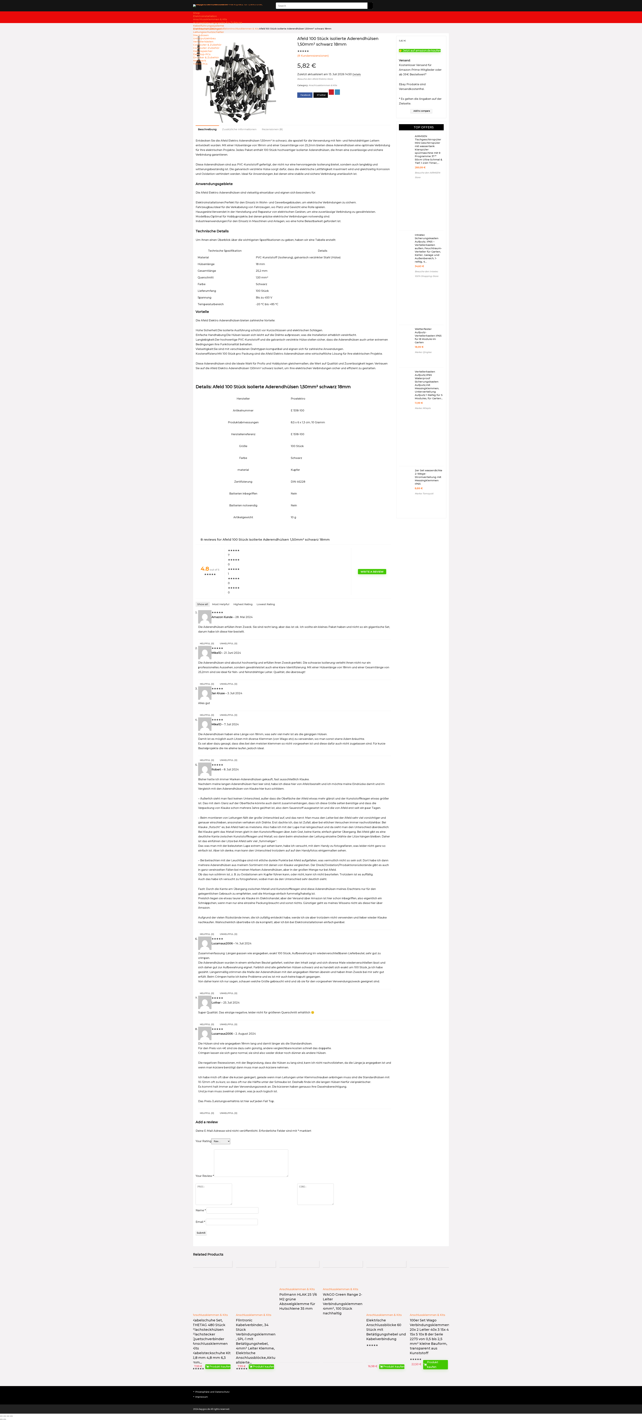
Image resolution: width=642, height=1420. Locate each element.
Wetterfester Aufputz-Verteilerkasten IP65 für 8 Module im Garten (428, 335)
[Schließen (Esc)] (11, 1416)
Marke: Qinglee (423, 352)
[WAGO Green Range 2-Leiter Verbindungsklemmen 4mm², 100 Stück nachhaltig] (343, 1278)
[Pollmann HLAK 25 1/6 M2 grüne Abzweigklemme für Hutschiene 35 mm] (299, 1278)
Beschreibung (207, 129)
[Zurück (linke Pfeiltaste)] (1, 1419)
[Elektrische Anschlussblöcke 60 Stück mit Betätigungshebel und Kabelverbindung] (386, 1291)
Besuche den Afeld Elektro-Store (315, 79)
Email (200, 1221)
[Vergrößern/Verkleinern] (1, 1416)
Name (201, 1210)
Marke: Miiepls (423, 408)
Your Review (205, 1176)
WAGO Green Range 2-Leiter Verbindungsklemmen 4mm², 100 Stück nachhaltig (342, 1303)
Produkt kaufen (220, 1366)
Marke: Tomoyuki (424, 493)
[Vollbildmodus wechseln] (4, 1416)
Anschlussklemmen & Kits (323, 85)
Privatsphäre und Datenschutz (212, 1391)
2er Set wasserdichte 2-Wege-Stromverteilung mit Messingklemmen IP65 (428, 477)
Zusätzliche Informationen (239, 129)
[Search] (370, 6)
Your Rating (203, 1141)
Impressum (201, 1396)
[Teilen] (8, 1416)
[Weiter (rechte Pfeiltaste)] (4, 1419)
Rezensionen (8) (272, 129)
